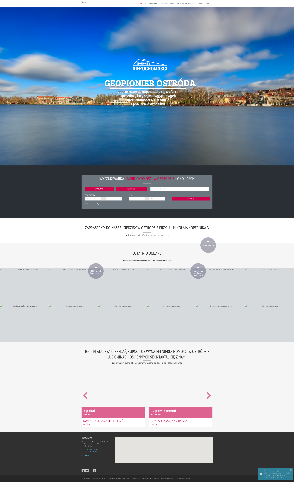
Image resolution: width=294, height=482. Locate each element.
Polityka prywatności (122, 478)
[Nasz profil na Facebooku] (83, 470)
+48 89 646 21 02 (92, 452)
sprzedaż (99, 189)
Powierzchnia (90, 195)
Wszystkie (131, 189)
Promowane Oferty (185, 3)
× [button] (291, 470)
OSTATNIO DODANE (167, 3)
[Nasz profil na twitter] (87, 470)
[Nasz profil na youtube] (94, 470)
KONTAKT (208, 3)
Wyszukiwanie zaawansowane (107, 204)
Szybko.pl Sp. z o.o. (166, 478)
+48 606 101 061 (92, 449)
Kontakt (86, 456)
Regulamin (111, 478)
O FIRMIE (199, 3)
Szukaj (191, 198)
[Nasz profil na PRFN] (90, 470)
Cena (131, 195)
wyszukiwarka (151, 3)
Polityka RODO (135, 478)
